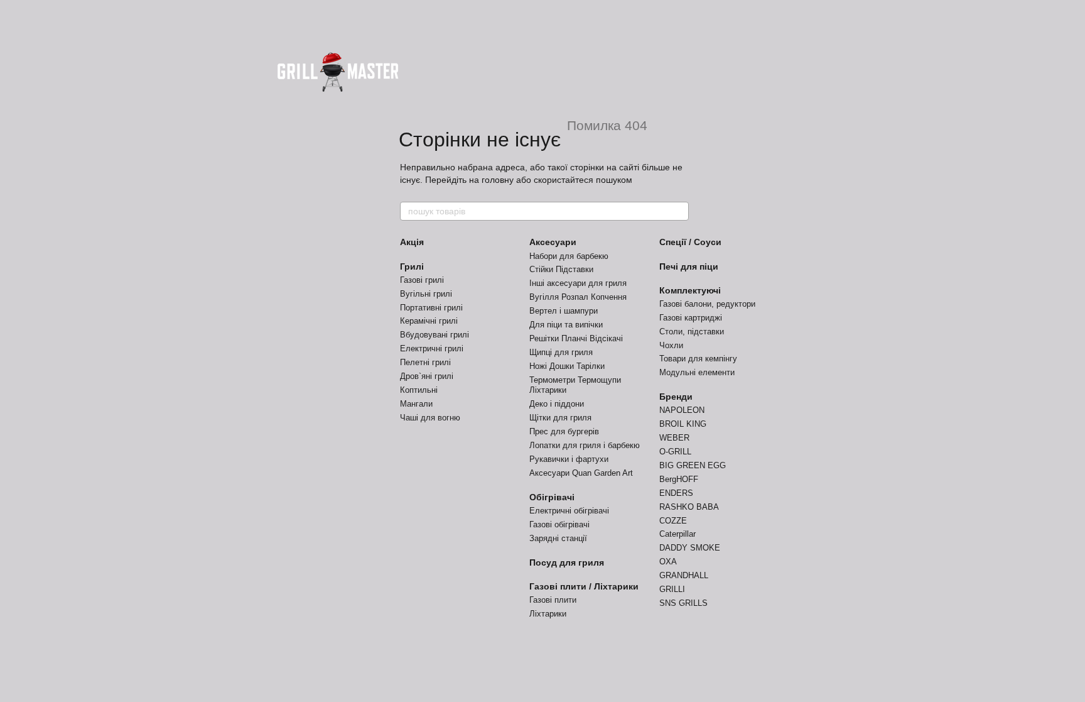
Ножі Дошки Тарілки (567, 366)
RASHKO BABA (689, 507)
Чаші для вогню (430, 417)
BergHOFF (678, 479)
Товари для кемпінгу (698, 358)
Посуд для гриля (566, 562)
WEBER (674, 437)
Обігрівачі (552, 497)
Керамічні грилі (429, 321)
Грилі (412, 266)
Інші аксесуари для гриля (578, 283)
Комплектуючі (690, 290)
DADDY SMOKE (689, 547)
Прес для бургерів (564, 431)
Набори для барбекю (568, 256)
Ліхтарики (547, 613)
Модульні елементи (697, 372)
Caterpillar (677, 534)
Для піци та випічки (566, 324)
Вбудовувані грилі (434, 334)
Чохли (671, 345)
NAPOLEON (681, 410)
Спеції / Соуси (690, 242)
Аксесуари (552, 242)
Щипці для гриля (561, 352)
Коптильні (419, 390)
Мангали (416, 404)
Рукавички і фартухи (568, 459)
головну (498, 180)
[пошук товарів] (679, 211)
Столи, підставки (691, 331)
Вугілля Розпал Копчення (578, 297)
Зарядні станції (558, 538)
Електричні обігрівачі (569, 510)
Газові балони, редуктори (707, 304)
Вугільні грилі (426, 294)
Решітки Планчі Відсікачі (576, 338)
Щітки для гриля (560, 417)
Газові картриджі (690, 317)
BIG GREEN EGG (692, 465)
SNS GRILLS (683, 603)
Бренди (676, 397)
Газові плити (552, 600)
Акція (412, 242)
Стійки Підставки (561, 269)
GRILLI (672, 589)
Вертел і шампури (563, 310)
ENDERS (676, 493)
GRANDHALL (683, 575)
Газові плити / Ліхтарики (584, 586)
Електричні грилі (431, 348)
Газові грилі (422, 280)
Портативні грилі (431, 307)
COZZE (673, 520)
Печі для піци (688, 266)
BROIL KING (682, 424)
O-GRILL (675, 451)
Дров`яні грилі (426, 376)
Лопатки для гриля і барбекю (584, 445)
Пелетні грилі (425, 362)
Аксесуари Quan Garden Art (581, 473)
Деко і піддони (556, 404)
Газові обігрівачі (559, 524)
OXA (668, 561)
